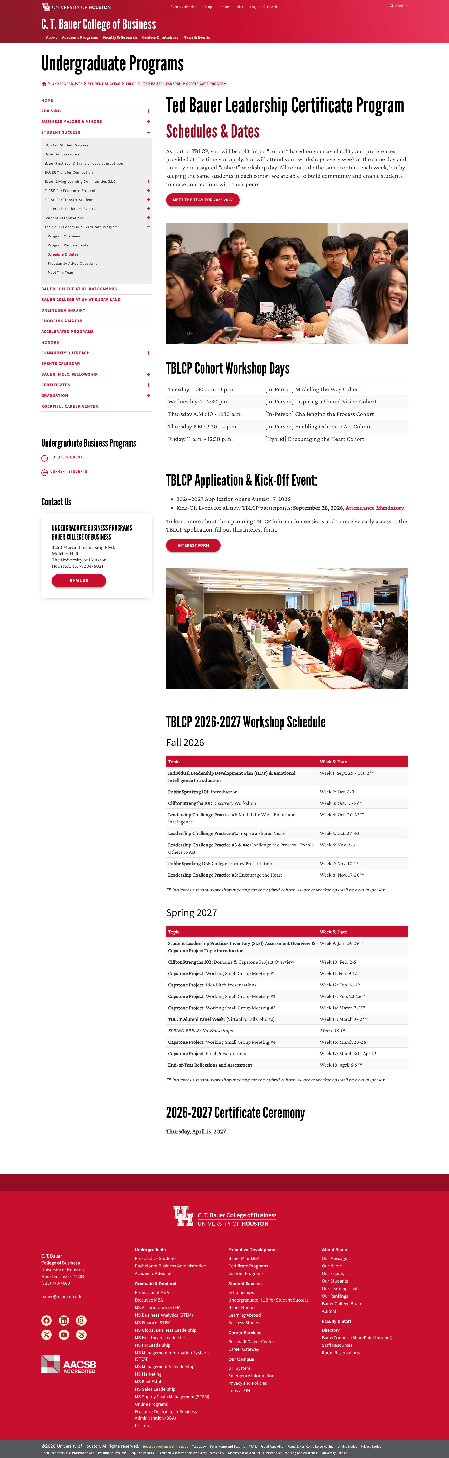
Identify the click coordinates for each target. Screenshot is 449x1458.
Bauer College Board (342, 1303)
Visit (240, 7)
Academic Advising (153, 1273)
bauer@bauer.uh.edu (62, 1296)
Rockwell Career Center (69, 406)
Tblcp (131, 84)
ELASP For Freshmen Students (71, 190)
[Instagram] (81, 1320)
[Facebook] (46, 1320)
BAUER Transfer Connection (69, 172)
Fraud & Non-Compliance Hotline (310, 1446)
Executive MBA (149, 1300)
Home (47, 100)
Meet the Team (61, 272)
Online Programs (151, 1404)
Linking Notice (347, 1446)
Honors (50, 342)
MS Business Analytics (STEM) (164, 1315)
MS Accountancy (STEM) (158, 1307)
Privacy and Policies (247, 1383)
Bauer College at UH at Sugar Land (81, 300)
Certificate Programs (248, 1266)
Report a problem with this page (165, 1446)
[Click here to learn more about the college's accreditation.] (68, 1363)
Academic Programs (80, 37)
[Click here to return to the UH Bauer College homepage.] (224, 1216)
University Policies (334, 1452)
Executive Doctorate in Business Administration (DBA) (166, 1415)
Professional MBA (152, 1292)
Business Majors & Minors (71, 122)
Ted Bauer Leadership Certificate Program (81, 227)
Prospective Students (156, 1258)
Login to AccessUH (264, 7)
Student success (104, 84)
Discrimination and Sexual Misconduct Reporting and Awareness (273, 1452)
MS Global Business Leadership (165, 1330)
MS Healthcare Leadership (160, 1338)
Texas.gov (199, 1446)
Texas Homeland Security (227, 1446)
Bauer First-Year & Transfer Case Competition (84, 163)
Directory (331, 1330)
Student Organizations (64, 218)
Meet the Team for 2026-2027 (203, 200)
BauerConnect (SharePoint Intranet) (357, 1338)
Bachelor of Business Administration (170, 1266)
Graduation (54, 395)
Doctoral (143, 1425)
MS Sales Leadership (155, 1389)
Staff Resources (337, 1345)
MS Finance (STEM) (153, 1322)
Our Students (335, 1281)
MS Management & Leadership (164, 1366)
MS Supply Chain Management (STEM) (172, 1397)
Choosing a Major (61, 321)
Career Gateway (243, 1349)
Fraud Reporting (272, 1446)
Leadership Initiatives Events (70, 209)
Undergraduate (67, 84)
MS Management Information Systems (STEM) (172, 1356)
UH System (239, 1368)
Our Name (332, 1266)
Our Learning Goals (341, 1288)
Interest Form (193, 545)
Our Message (334, 1258)
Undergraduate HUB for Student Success (268, 1300)
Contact (225, 7)
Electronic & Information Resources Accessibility (190, 1452)
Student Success (60, 132)
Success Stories (243, 1322)
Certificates (55, 385)
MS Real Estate (149, 1381)
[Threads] (81, 1335)
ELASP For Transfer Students (70, 199)
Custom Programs (246, 1273)
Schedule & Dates (63, 254)
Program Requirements (68, 245)
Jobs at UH (239, 1391)
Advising (51, 111)
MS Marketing (148, 1374)
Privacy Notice (371, 1446)
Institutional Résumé (111, 1452)
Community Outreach (65, 353)
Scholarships (241, 1292)
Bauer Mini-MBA (244, 1258)
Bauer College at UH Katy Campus (79, 289)
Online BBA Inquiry (63, 310)
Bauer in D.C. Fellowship (69, 374)
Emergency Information (251, 1375)
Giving (207, 7)
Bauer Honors (242, 1307)
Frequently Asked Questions (72, 263)
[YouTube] (64, 1335)
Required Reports (142, 1452)
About (51, 37)
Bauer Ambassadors (62, 154)
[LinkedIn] (64, 1320)
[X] (46, 1335)
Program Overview (64, 236)
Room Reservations (341, 1353)
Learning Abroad (244, 1315)
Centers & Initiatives (160, 37)
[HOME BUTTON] (44, 84)
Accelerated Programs (67, 332)
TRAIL (253, 1446)
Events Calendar (183, 7)
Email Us (79, 581)
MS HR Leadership (152, 1345)
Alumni (329, 1311)
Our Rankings (335, 1296)
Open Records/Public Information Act (67, 1452)
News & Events (196, 37)
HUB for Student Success (67, 145)
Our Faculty (333, 1273)
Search (401, 6)
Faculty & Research (120, 37)
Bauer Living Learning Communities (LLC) (81, 181)
